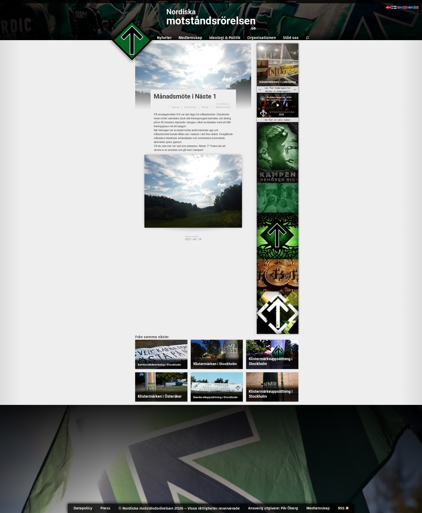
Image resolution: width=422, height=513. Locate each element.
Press (228, 1)
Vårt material (196, 1)
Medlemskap (318, 508)
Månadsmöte (223, 107)
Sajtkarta (163, 1)
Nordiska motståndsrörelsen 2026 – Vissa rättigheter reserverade (179, 508)
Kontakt (291, 1)
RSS (341, 508)
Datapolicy (83, 508)
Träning (175, 107)
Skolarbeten (259, 1)
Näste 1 (206, 107)
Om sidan (131, 1)
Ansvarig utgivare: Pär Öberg (273, 508)
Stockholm (190, 107)
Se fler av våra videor (277, 119)
